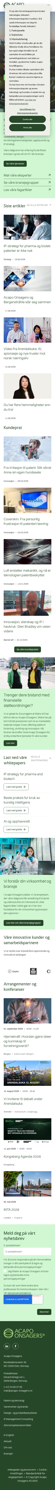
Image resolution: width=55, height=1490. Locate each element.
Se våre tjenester (15, 163)
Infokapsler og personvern (22, 1469)
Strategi (7, 259)
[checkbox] (27, 1275)
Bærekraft (8, 639)
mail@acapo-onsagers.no (18, 1390)
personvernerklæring (19, 1292)
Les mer (10, 743)
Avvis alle (27, 127)
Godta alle (27, 119)
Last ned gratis (16, 787)
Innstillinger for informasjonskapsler (27, 111)
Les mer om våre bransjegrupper (23, 922)
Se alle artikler (37, 205)
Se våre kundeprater (27, 649)
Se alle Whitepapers (39, 758)
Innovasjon (9, 481)
